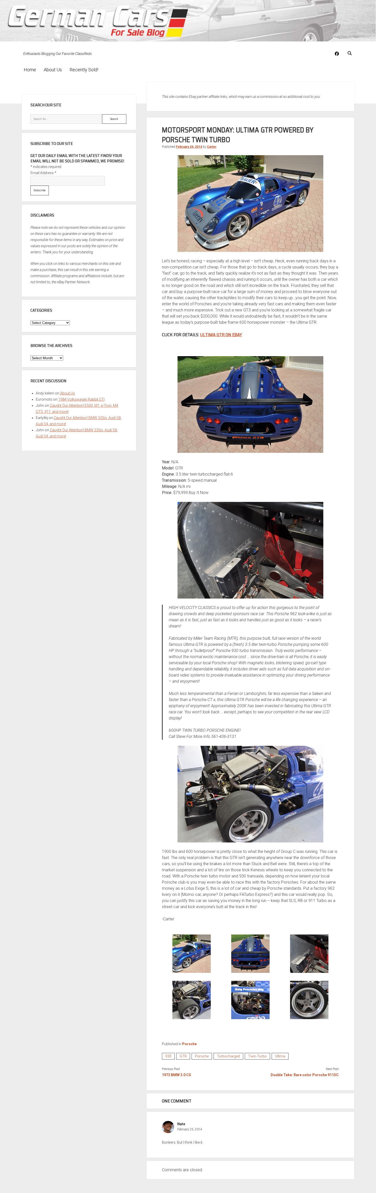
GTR (183, 1056)
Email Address (43, 173)
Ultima (280, 1056)
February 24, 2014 (189, 147)
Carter (211, 147)
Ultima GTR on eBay (221, 334)
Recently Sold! (84, 69)
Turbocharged (228, 1056)
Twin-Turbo (257, 1056)
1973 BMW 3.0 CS (176, 1075)
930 (168, 1056)
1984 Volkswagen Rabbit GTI (81, 399)
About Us (53, 69)
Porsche (189, 1044)
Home (30, 69)
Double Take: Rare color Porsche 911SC (305, 1075)
